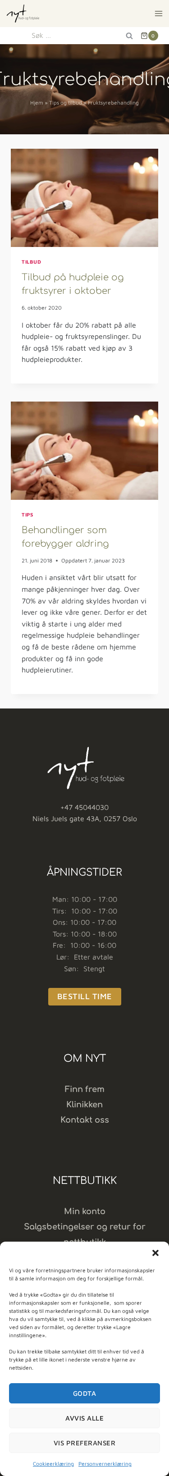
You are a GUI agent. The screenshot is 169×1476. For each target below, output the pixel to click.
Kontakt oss (84, 1119)
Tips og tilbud (65, 102)
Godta (84, 1393)
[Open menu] (158, 13)
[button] (155, 1252)
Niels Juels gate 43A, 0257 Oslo (84, 818)
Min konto (84, 1211)
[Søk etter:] (84, 35)
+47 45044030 (84, 807)
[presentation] (84, 198)
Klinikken (84, 1104)
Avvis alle (84, 1418)
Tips (27, 514)
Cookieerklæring (53, 1463)
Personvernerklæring (105, 1463)
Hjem (36, 102)
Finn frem (85, 1089)
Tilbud (31, 262)
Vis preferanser (85, 1443)
